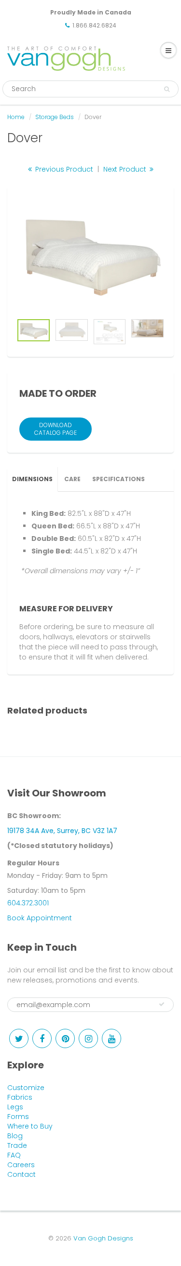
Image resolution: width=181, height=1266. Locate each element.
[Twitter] (18, 1038)
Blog (15, 1136)
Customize (25, 1087)
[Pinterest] (65, 1038)
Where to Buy (30, 1126)
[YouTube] (111, 1038)
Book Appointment (39, 918)
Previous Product (63, 169)
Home (16, 117)
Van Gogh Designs (103, 1238)
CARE (72, 479)
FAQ (14, 1155)
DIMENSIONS (32, 479)
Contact (21, 1174)
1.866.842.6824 (94, 25)
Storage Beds (54, 117)
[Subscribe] (161, 1004)
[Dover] (90, 255)
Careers (21, 1165)
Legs (15, 1107)
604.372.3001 (28, 903)
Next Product (125, 169)
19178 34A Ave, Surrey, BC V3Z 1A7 (62, 830)
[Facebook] (42, 1038)
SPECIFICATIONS (118, 479)
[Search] (167, 89)
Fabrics (19, 1097)
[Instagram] (88, 1038)
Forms (18, 1116)
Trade (17, 1145)
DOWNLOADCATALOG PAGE (55, 429)
